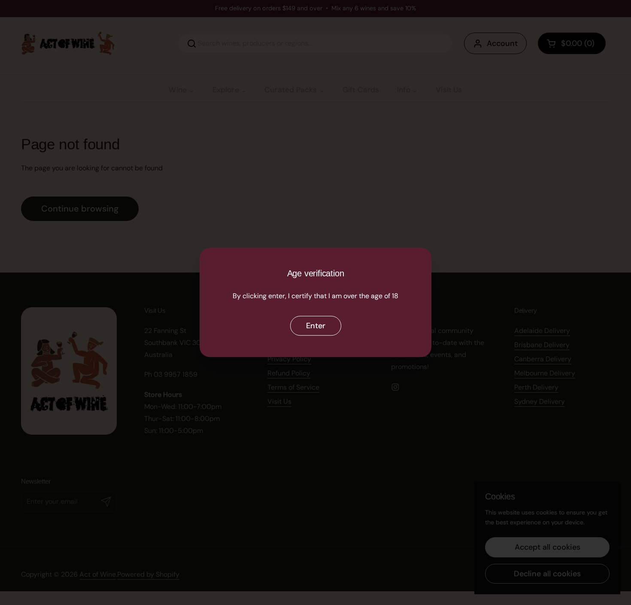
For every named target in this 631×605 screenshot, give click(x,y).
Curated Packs (290, 89)
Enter (315, 326)
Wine (178, 89)
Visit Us (449, 89)
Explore (225, 89)
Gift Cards (361, 89)
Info (403, 89)
